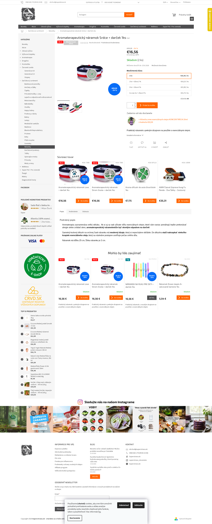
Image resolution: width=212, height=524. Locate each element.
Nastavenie (75, 518)
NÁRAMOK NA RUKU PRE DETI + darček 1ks (139, 285)
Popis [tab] (62, 211)
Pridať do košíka (149, 105)
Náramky (28, 147)
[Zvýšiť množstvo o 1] (135, 103)
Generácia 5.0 (30, 74)
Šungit (24, 173)
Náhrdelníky (29, 104)
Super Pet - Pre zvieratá (31, 170)
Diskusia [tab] (86, 211)
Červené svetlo (27, 67)
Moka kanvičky (30, 100)
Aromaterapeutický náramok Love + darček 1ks (74, 285)
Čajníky (27, 90)
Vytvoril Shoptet (185, 519)
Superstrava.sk (134, 456)
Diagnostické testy (29, 180)
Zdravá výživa (27, 51)
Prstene (27, 133)
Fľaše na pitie (29, 140)
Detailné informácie (134, 135)
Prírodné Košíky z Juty (33, 94)
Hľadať (129, 15)
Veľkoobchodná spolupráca (65, 471)
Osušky (27, 107)
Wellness (25, 167)
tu (100, 511)
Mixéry (24, 176)
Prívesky (28, 160)
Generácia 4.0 (30, 71)
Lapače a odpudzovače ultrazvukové (38, 97)
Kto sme (58, 458)
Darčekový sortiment (30, 80)
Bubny (27, 117)
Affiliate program (61, 467)
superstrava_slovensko (138, 460)
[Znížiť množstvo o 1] (135, 106)
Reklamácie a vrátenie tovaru (65, 455)
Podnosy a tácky (31, 114)
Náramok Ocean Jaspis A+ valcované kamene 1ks (170, 285)
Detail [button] (152, 298)
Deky (26, 137)
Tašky (27, 153)
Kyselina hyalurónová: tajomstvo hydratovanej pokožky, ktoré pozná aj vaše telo (104, 459)
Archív (95, 476)
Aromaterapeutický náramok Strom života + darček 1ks (105, 285)
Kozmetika (26, 64)
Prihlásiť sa (62, 509)
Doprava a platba (93, 2)
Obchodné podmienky (112, 2)
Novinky (25, 44)
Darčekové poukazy (32, 150)
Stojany (27, 77)
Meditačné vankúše (32, 123)
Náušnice (28, 127)
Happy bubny (29, 110)
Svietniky (28, 143)
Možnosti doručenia (159, 65)
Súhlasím (138, 505)
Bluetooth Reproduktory (34, 130)
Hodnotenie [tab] (73, 211)
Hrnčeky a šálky (30, 87)
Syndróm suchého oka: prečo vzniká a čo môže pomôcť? (105, 468)
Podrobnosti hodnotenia (110, 43)
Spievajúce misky (31, 157)
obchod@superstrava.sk (138, 449)
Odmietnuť (124, 505)
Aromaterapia (27, 57)
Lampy (27, 120)
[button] (74, 301)
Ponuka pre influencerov (64, 461)
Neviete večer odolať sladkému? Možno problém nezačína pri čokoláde (105, 450)
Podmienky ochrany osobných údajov (68, 464)
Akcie (24, 47)
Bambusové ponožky (32, 84)
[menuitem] (23, 27)
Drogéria (25, 61)
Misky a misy (29, 163)
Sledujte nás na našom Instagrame (109, 402)
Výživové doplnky (28, 54)
